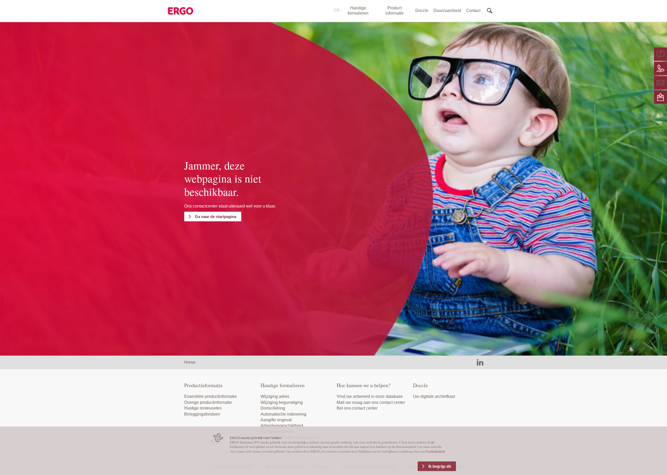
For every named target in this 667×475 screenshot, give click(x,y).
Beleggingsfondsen (202, 414)
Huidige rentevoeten (203, 408)
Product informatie (394, 10)
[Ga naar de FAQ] (660, 54)
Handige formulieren (358, 10)
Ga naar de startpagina (215, 216)
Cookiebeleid (435, 451)
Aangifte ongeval (276, 420)
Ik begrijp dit (439, 466)
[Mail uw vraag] (660, 82)
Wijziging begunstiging (282, 402)
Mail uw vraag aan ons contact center (371, 402)
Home (189, 362)
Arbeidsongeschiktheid (282, 425)
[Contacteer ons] (660, 68)
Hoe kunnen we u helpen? (364, 385)
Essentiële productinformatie (210, 396)
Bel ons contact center (357, 408)
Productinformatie (203, 385)
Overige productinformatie (208, 402)
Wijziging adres (275, 396)
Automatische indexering (283, 414)
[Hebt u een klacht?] (660, 97)
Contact (473, 10)
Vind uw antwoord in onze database (370, 396)
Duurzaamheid (447, 10)
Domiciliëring (273, 408)
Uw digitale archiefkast (434, 396)
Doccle (421, 10)
